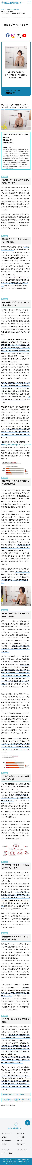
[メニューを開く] (29, 2)
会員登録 (4, 1137)
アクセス (4, 1144)
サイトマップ (5, 1150)
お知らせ (19, 1140)
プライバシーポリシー (23, 1150)
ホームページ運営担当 (7, 1153)
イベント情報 (20, 1137)
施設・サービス (21, 1133)
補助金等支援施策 (7, 1140)
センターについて (7, 1133)
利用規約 (20, 1161)
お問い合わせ (20, 1144)
